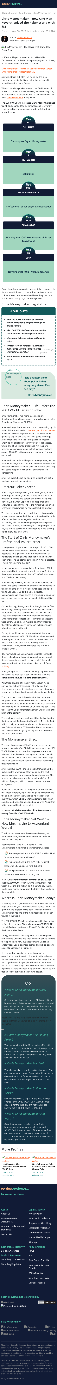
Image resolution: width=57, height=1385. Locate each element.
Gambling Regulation (11, 1264)
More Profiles (12, 1149)
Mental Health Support (39, 1237)
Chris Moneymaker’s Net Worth (16, 71)
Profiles (27, 13)
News (31, 1250)
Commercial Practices (39, 1232)
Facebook (28, 1200)
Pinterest (16, 1200)
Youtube (22, 1200)
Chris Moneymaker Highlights (15, 68)
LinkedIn (9, 1200)
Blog (21, 13)
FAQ (33, 71)
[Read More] (2, 1029)
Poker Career (45, 68)
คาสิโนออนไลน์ (35, 1272)
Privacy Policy (35, 1213)
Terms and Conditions (39, 1218)
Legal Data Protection (39, 1227)
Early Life (34, 68)
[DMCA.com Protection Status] (47, 1302)
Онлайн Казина (36, 1282)
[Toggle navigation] (51, 4)
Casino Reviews (9, 13)
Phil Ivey (5, 666)
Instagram (34, 1200)
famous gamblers (15, 97)
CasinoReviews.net (12, 1296)
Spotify (41, 1200)
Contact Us (6, 1234)
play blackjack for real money (41, 430)
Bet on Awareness (10, 1250)
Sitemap (32, 1242)
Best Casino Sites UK (38, 1260)
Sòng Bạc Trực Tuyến (39, 1277)
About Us (5, 1213)
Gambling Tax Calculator (13, 1259)
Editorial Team (8, 1175)
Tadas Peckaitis (24, 37)
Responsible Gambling (39, 1223)
